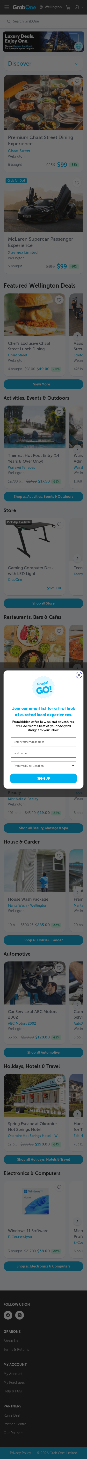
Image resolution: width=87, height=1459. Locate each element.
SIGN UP (43, 778)
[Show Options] (73, 765)
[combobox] (42, 765)
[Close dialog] (79, 675)
